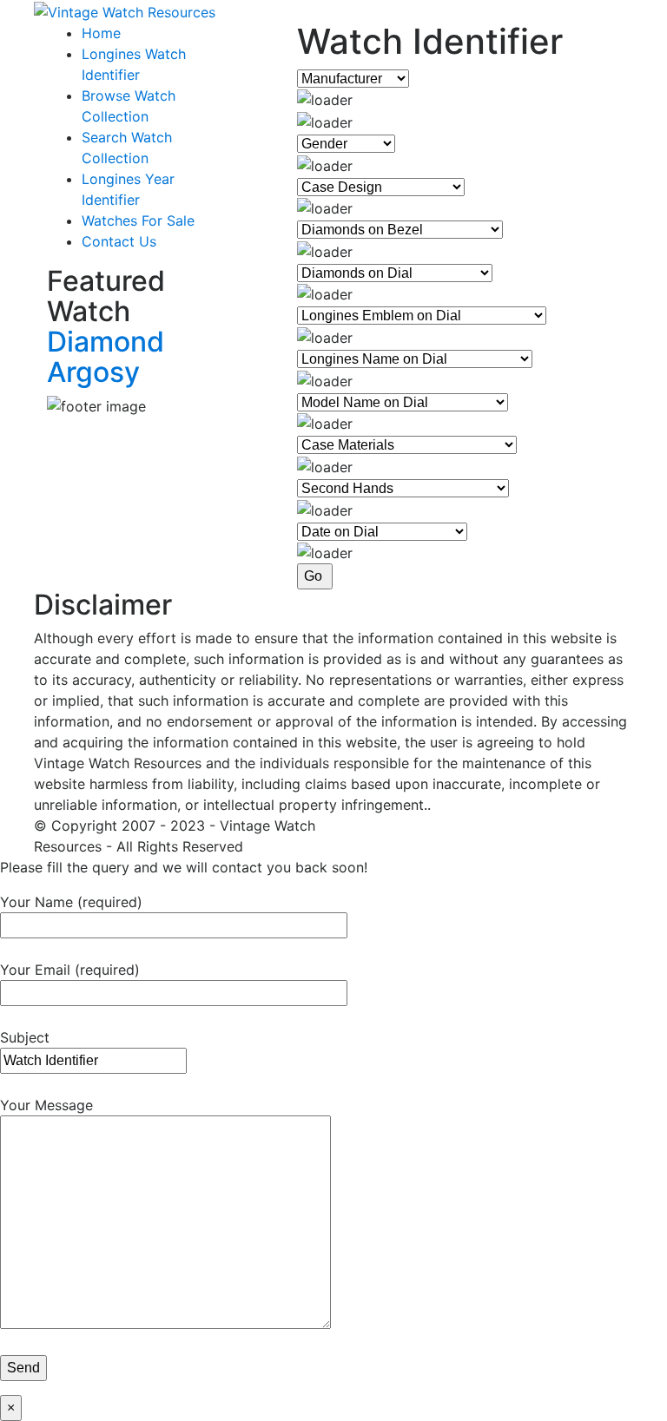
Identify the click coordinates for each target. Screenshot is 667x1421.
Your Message (46, 1105)
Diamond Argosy (105, 357)
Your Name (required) (71, 902)
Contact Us (119, 241)
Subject (25, 1037)
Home (101, 33)
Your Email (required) (70, 969)
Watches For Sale (138, 220)
